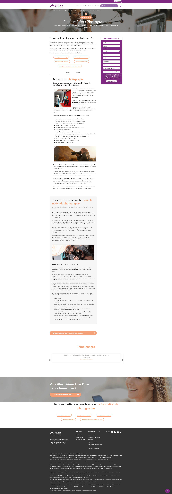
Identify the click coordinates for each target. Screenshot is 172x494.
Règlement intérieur (92, 441)
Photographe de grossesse (61, 61)
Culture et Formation (54, 10)
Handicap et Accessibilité (93, 448)
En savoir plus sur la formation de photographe (68, 333)
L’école (84, 5)
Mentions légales (92, 434)
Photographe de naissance (81, 57)
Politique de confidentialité (94, 437)
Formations (79, 5)
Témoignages (96, 5)
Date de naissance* (106, 49)
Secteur (78, 72)
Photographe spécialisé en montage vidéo (69, 66)
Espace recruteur (79, 437)
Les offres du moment (80, 439)
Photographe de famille (81, 61)
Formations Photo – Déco (71, 10)
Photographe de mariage (61, 57)
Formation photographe (83, 10)
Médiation (90, 439)
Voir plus (94, 490)
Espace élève (117, 1)
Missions (68, 72)
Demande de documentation (110, 5)
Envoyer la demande (111, 81)
